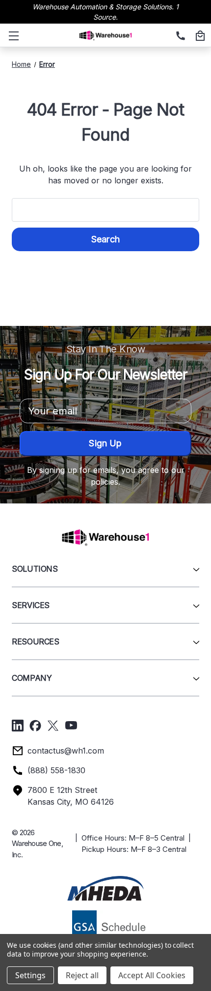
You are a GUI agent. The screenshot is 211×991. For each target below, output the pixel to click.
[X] (53, 725)
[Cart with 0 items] (199, 36)
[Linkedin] (18, 725)
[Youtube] (71, 725)
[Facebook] (35, 725)
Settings (30, 975)
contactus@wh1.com (65, 751)
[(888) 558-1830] (179, 36)
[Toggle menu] (12, 35)
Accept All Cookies (151, 975)
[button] (105, 888)
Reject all (82, 975)
